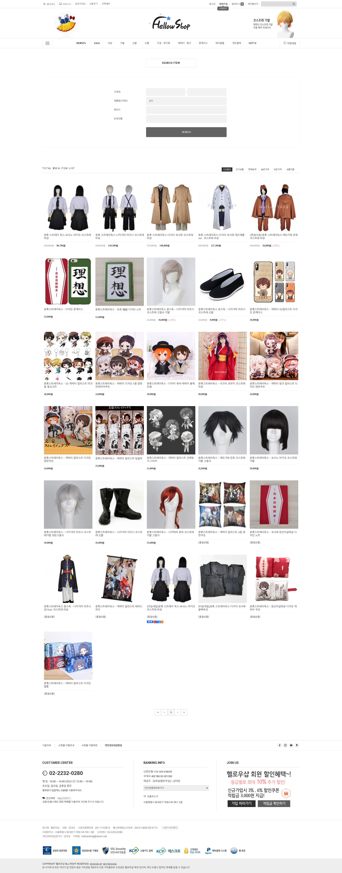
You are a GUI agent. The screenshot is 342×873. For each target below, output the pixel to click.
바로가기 (67, 4)
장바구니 (237, 4)
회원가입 (223, 4)
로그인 (212, 4)
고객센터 (106, 4)
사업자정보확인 (170, 828)
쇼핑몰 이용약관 (89, 745)
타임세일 (291, 43)
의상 (110, 43)
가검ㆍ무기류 (163, 43)
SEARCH (186, 132)
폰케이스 (203, 43)
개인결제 (236, 43)
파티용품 (220, 43)
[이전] (164, 712)
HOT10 (252, 43)
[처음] (158, 712)
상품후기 (93, 4)
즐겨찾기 (51, 4)
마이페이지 (253, 4)
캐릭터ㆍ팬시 (184, 43)
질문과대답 (80, 4)
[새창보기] (72, 228)
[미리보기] (63, 228)
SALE (97, 43)
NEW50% (81, 43)
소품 (147, 43)
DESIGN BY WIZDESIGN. (103, 864)
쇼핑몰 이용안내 (66, 745)
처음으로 (46, 745)
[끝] (184, 712)
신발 (134, 43)
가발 (122, 43)
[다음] (178, 712)
